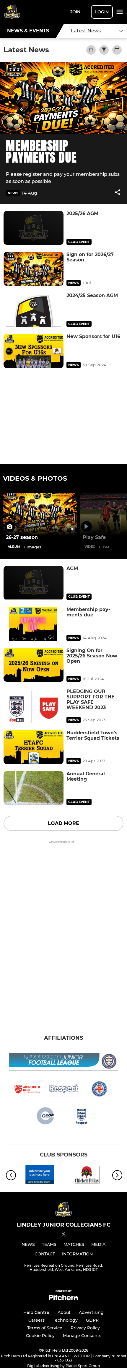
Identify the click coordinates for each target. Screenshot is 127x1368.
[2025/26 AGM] (34, 228)
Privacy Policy (85, 1328)
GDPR (92, 1320)
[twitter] (63, 1234)
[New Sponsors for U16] (34, 351)
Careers (36, 1320)
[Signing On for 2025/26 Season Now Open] (34, 665)
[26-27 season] (40, 514)
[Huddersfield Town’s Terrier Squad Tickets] (34, 747)
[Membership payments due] (34, 624)
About (64, 1312)
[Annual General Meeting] (34, 788)
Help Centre (36, 1312)
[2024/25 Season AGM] (34, 310)
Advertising (91, 1312)
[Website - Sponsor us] (40, 1175)
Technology (65, 1320)
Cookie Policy (40, 1335)
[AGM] (34, 583)
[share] (117, 193)
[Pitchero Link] (63, 1299)
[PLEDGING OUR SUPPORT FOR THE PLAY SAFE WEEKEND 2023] (34, 706)
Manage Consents (82, 1335)
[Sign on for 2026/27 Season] (34, 269)
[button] (117, 193)
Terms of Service (44, 1328)
